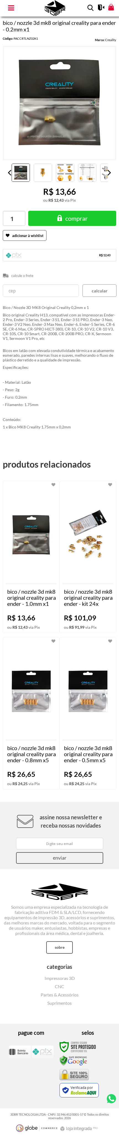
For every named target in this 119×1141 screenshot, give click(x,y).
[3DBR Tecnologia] (59, 888)
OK (99, 290)
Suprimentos (59, 1003)
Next (109, 173)
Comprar (76, 218)
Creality (110, 40)
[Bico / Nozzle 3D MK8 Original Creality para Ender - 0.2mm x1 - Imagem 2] (43, 173)
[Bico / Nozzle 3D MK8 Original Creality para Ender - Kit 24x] (88, 557)
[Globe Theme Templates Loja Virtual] (37, 1128)
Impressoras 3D (60, 978)
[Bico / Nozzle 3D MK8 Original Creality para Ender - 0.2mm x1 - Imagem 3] (65, 173)
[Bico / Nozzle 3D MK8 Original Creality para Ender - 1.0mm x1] (31, 557)
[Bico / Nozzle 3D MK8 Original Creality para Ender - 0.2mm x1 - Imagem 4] (87, 173)
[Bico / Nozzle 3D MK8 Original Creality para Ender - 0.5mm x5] (88, 713)
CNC (59, 986)
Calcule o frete (22, 275)
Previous (10, 173)
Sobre (59, 947)
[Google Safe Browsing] (73, 1060)
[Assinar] (59, 858)
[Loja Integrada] (79, 1128)
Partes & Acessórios (60, 994)
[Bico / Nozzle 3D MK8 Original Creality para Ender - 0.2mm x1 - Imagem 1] (21, 173)
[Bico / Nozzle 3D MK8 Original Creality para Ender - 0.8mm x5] (31, 713)
